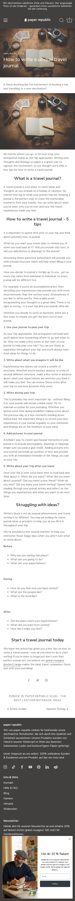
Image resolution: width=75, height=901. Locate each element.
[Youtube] (30, 767)
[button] (69, 21)
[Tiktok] (13, 767)
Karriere (8, 798)
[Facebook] (22, 767)
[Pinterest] (38, 767)
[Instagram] (5, 767)
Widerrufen (10, 809)
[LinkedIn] (47, 767)
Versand (8, 803)
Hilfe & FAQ (10, 788)
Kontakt (8, 782)
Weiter (55, 884)
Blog (6, 793)
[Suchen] (61, 21)
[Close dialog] (70, 839)
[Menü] (5, 20)
